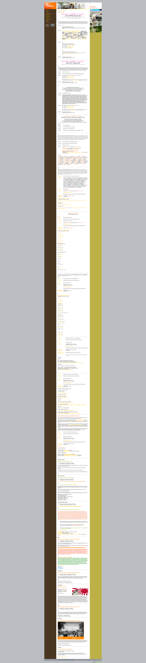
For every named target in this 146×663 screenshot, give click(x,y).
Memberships (48, 14)
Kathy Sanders (60, 267)
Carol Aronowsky (73, 200)
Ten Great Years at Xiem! (79, 420)
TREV (70, 38)
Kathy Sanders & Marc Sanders (82, 207)
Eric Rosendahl (64, 204)
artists (71, 421)
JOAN (71, 34)
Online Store (48, 19)
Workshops (48, 16)
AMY (69, 31)
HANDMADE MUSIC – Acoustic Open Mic (70, 455)
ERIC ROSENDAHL (68, 454)
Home (57, 1)
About (47, 11)
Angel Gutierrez (65, 207)
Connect (47, 21)
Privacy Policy (82, 659)
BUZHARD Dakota (76, 149)
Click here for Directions (67, 192)
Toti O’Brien (59, 204)
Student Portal (65, 1)
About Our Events (60, 10)
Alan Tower (59, 313)
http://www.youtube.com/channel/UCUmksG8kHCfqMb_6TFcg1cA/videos (69, 413)
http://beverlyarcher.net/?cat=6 (63, 397)
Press (47, 20)
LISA (75, 36)
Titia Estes (63, 200)
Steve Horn (59, 200)
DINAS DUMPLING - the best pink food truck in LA (70, 53)
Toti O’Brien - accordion (70, 45)
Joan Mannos (60, 299)
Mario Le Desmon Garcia (61, 208)
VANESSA (75, 38)
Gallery (47, 15)
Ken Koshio (59, 532)
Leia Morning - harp (70, 107)
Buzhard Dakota (69, 204)
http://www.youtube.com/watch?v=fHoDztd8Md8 (65, 410)
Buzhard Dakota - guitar (70, 46)
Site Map (87, 659)
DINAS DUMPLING (75, 80)
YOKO (64, 39)
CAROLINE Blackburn (77, 152)
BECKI (78, 31)
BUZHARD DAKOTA (67, 451)
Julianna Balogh (84, 200)
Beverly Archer (79, 200)
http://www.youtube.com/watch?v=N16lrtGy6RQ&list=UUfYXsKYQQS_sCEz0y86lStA (71, 362)
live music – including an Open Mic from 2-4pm (74, 424)
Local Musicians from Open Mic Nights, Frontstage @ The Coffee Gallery (69, 534)
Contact (60, 1)
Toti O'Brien (59, 531)
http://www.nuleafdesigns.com (62, 393)
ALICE (64, 31)
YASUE (84, 38)
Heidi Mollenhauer (68, 200)
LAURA (64, 36)
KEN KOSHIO (66, 450)
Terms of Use (77, 659)
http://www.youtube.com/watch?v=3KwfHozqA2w (66, 402)
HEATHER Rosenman (70, 152)
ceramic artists (73, 484)
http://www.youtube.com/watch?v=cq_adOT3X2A (65, 369)
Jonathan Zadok (74, 207)
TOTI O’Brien (64, 149)
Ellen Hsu (59, 238)
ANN (73, 31)
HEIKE (75, 33)
